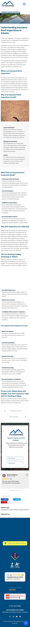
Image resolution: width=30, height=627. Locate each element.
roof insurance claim (7, 509)
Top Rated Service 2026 (14, 577)
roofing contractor (24, 509)
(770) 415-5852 (15, 606)
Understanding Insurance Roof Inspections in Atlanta (14, 30)
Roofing (16, 509)
